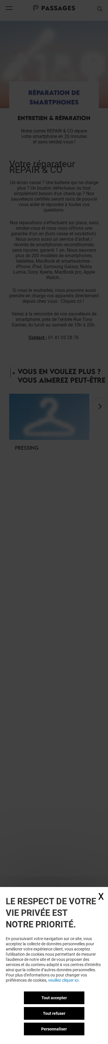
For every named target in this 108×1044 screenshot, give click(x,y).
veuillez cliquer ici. (63, 980)
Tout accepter (54, 998)
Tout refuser (54, 1013)
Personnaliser (54, 1029)
